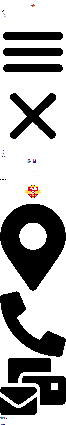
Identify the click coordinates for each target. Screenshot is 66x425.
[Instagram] (6, 418)
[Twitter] (3, 418)
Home (2, 9)
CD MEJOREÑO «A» (2, 177)
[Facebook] (1, 418)
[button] (33, 83)
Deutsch (5, 15)
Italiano (5, 17)
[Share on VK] (5, 179)
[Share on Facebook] (0, 179)
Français (5, 16)
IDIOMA (3, 13)
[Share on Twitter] (2, 179)
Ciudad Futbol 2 (33, 171)
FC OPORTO (2, 176)
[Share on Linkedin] (3, 179)
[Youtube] (4, 418)
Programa (3, 10)
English (5, 14)
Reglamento (3, 11)
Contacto (3, 12)
